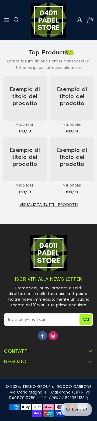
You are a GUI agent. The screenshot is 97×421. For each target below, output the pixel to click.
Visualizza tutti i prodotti (48, 205)
